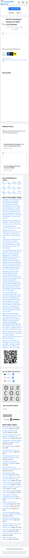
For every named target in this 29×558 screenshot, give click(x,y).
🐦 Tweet (25, 67)
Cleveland (11, 60)
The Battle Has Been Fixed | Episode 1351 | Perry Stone (10, 456)
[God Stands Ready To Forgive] (19, 183)
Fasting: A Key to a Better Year (11, 224)
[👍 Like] (4, 67)
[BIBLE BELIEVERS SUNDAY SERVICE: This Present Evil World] (5, 193)
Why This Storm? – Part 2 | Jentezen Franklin (10, 451)
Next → (19, 12)
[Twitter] (11, 54)
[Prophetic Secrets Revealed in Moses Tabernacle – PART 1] (9, 193)
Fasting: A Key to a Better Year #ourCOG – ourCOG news (11, 221)
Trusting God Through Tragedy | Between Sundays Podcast (11, 441)
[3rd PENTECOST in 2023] (14, 183)
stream (25, 60)
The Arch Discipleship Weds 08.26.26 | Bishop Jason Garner (12, 513)
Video (9, 58)
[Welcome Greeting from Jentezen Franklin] (5, 188)
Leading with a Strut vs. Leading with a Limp (11, 235)
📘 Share (18, 67)
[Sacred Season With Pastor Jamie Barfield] (14, 188)
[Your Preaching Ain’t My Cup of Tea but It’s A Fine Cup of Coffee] (5, 183)
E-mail (5, 409)
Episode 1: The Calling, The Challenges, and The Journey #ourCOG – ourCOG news (11, 342)
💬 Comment (11, 67)
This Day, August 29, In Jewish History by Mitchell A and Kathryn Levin (11, 436)
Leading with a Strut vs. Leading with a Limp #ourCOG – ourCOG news (11, 231)
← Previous (11, 12)
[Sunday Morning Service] (9, 183)
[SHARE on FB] (8, 54)
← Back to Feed (14, 9)
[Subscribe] (15, 54)
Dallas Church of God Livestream (9, 503)
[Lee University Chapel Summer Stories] (9, 188)
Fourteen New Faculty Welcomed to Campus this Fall (11, 468)
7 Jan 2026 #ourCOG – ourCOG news (9, 227)
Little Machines (7, 508)
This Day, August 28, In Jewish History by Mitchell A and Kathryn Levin (11, 478)
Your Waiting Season (8, 446)
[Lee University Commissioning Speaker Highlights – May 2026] (19, 193)
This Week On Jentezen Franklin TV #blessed (9, 462)
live (18, 60)
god (16, 60)
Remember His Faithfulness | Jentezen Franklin (11, 519)
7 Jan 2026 (16, 228)
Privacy (4, 552)
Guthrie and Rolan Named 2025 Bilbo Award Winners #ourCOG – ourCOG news (12, 333)
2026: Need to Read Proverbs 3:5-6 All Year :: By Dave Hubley (11, 246)
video (3, 61)
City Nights (5, 506)
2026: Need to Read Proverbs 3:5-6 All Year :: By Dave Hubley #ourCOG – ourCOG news (11, 242)
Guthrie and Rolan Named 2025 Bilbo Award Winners (12, 337)
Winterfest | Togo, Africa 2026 (11, 533)
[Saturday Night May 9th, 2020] (19, 188)
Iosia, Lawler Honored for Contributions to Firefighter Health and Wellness (10, 496)
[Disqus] (14, 98)
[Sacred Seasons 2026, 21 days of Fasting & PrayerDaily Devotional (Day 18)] (14, 193)
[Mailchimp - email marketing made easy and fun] (12, 420)
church (7, 60)
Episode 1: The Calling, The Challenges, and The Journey (11, 346)
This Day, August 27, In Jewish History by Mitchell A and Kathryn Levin (11, 525)
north (21, 60)
